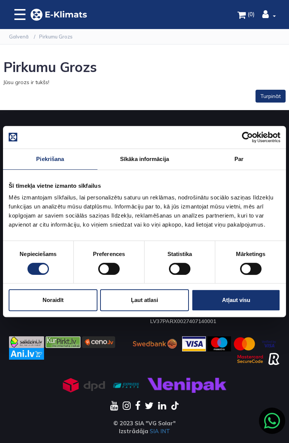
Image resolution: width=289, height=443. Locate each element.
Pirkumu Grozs (56, 37)
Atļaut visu (236, 300)
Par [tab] (238, 159)
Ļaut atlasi (144, 300)
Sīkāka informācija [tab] (144, 159)
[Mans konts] (269, 15)
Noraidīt (53, 300)
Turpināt (270, 96)
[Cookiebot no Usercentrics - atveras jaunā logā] (247, 137)
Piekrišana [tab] (50, 159)
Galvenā (19, 37)
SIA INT (160, 431)
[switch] (109, 269)
